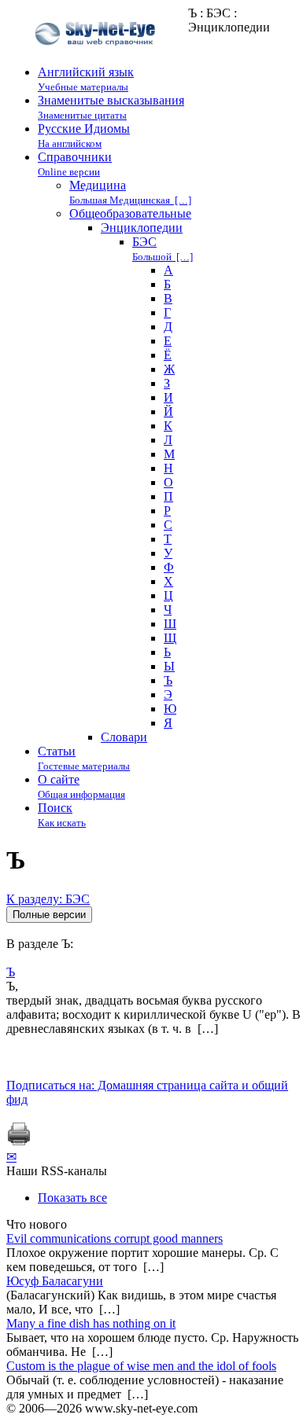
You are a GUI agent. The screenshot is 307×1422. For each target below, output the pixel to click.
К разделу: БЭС (48, 899)
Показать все (72, 1197)
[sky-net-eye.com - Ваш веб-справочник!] (97, 57)
